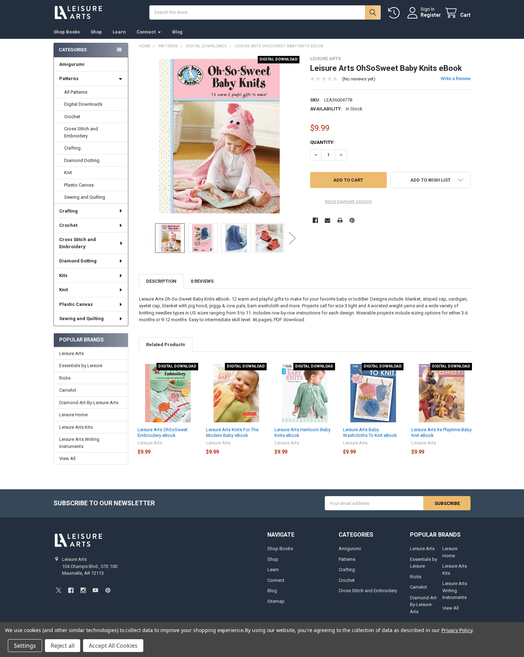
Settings (25, 646)
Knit (68, 172)
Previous (146, 238)
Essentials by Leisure (80, 365)
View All (67, 458)
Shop (96, 32)
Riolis (65, 378)
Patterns (68, 78)
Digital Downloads (83, 104)
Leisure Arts (71, 353)
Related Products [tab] (165, 344)
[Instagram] (83, 590)
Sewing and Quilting (84, 197)
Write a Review (456, 78)
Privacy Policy (456, 630)
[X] (58, 590)
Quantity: (322, 142)
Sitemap (275, 601)
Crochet (72, 116)
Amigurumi (71, 64)
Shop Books (66, 32)
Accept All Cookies (113, 646)
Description (161, 281)
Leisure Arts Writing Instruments (79, 443)
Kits (63, 275)
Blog (177, 32)
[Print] (340, 220)
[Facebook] (315, 220)
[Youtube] (95, 590)
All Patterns (75, 92)
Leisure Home (73, 414)
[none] (219, 136)
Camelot (67, 390)
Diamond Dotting (81, 160)
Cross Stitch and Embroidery (81, 132)
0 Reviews (202, 281)
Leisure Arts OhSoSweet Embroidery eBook (162, 432)
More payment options (348, 201)
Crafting (72, 148)
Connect (146, 32)
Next (292, 238)
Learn (119, 32)
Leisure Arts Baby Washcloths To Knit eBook (370, 432)
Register (431, 15)
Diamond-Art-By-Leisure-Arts (88, 402)
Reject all (63, 646)
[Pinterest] (352, 220)
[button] (430, 180)
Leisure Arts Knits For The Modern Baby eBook (232, 432)
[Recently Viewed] (395, 13)
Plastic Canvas (79, 185)
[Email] (327, 220)
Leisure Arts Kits (76, 427)
